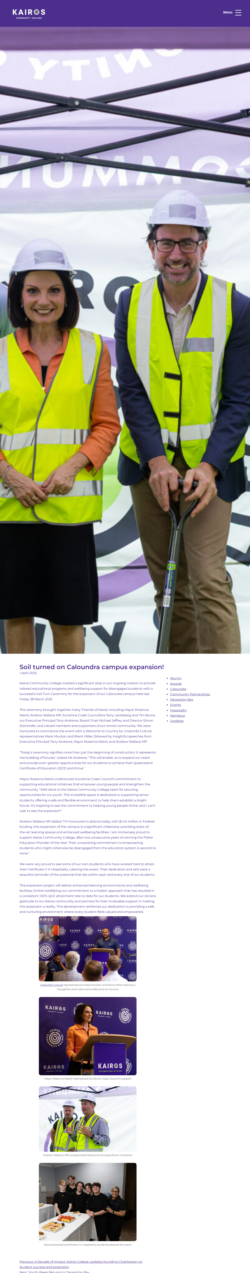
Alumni (175, 678)
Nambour (177, 715)
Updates (177, 721)
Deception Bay (181, 699)
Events (175, 705)
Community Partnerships (190, 694)
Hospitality (178, 710)
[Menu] (238, 12)
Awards (176, 684)
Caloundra (178, 689)
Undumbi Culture (51, 984)
